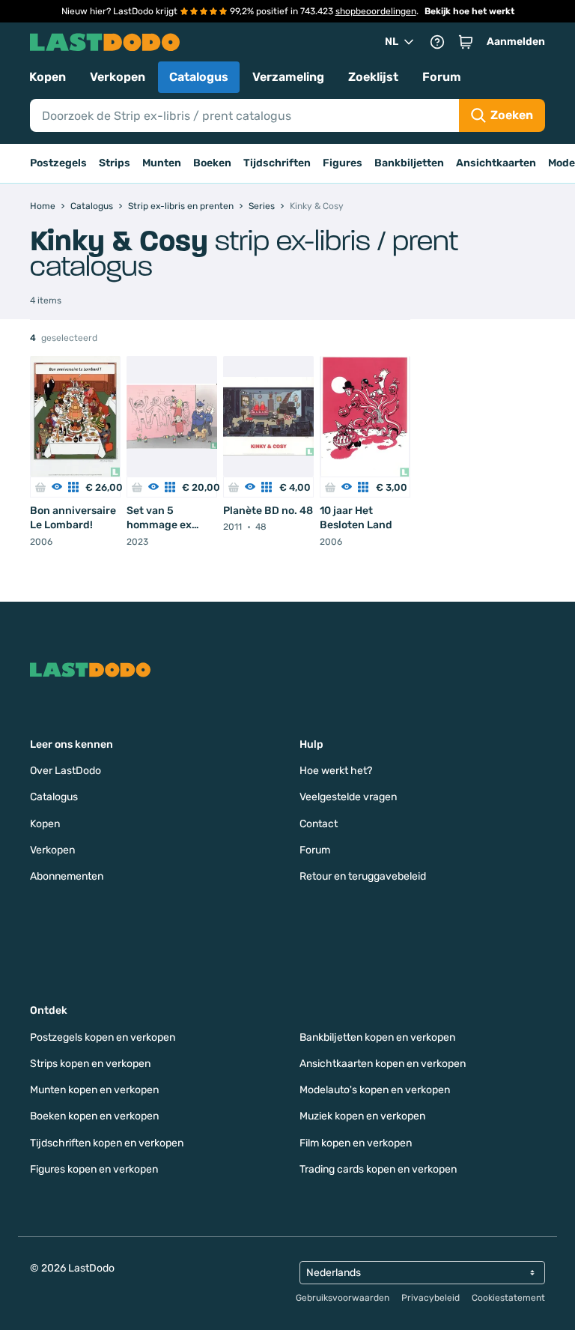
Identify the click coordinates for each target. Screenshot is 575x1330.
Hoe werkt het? (335, 770)
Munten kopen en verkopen (94, 1089)
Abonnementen (66, 876)
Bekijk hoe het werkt (469, 11)
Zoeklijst (373, 77)
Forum (441, 77)
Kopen (47, 77)
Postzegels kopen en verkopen (102, 1037)
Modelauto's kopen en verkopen (374, 1089)
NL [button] (391, 41)
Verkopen (117, 77)
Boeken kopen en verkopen (94, 1116)
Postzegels (58, 163)
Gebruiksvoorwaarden (342, 1298)
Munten (161, 163)
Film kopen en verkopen (355, 1143)
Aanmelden (516, 41)
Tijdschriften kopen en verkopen (106, 1143)
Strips (114, 163)
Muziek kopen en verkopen (362, 1116)
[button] (465, 41)
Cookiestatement (508, 1298)
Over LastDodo (65, 770)
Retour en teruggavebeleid (362, 876)
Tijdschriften (277, 163)
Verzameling (288, 77)
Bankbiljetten (409, 163)
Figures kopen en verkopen (94, 1169)
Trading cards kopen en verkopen (378, 1169)
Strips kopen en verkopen (90, 1063)
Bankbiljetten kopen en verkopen (377, 1037)
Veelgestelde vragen (348, 797)
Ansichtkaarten (496, 163)
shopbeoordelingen (375, 11)
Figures (342, 163)
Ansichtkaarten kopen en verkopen (382, 1063)
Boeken (212, 163)
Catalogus (198, 77)
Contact (318, 823)
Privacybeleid (430, 1298)
